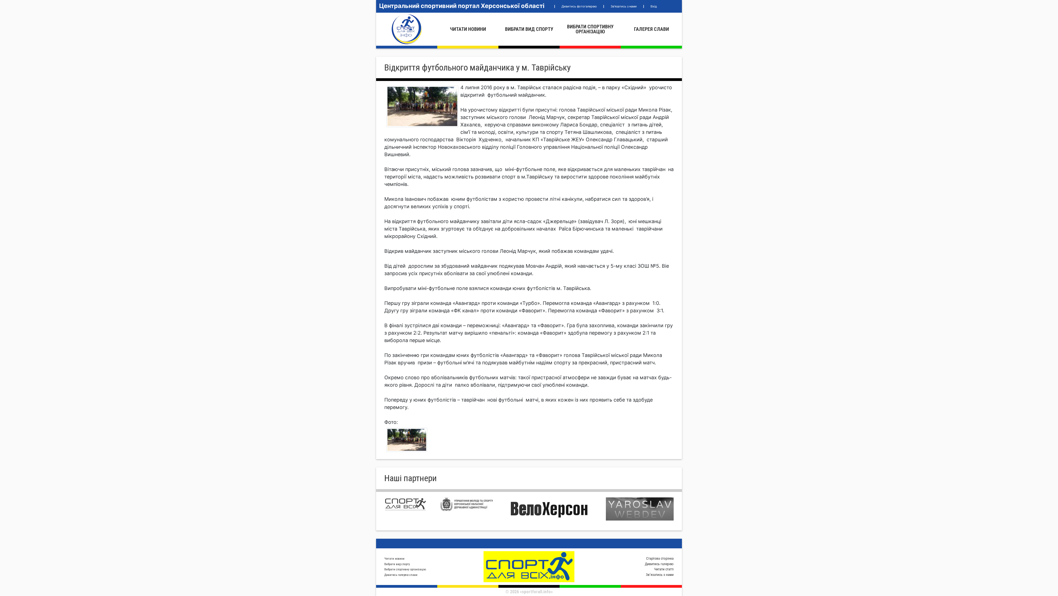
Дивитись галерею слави (400, 575)
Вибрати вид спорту (529, 29)
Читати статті (664, 569)
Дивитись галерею (659, 564)
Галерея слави (651, 29)
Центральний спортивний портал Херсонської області (461, 5)
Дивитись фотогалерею (579, 6)
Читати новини (468, 29)
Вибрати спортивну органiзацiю (590, 29)
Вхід (654, 6)
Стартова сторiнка (660, 558)
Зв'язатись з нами (624, 6)
